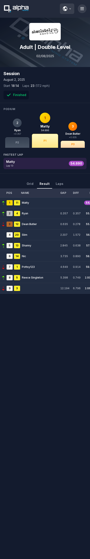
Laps (59, 184)
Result (45, 184)
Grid (30, 184)
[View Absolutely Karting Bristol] (45, 31)
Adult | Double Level (45, 47)
